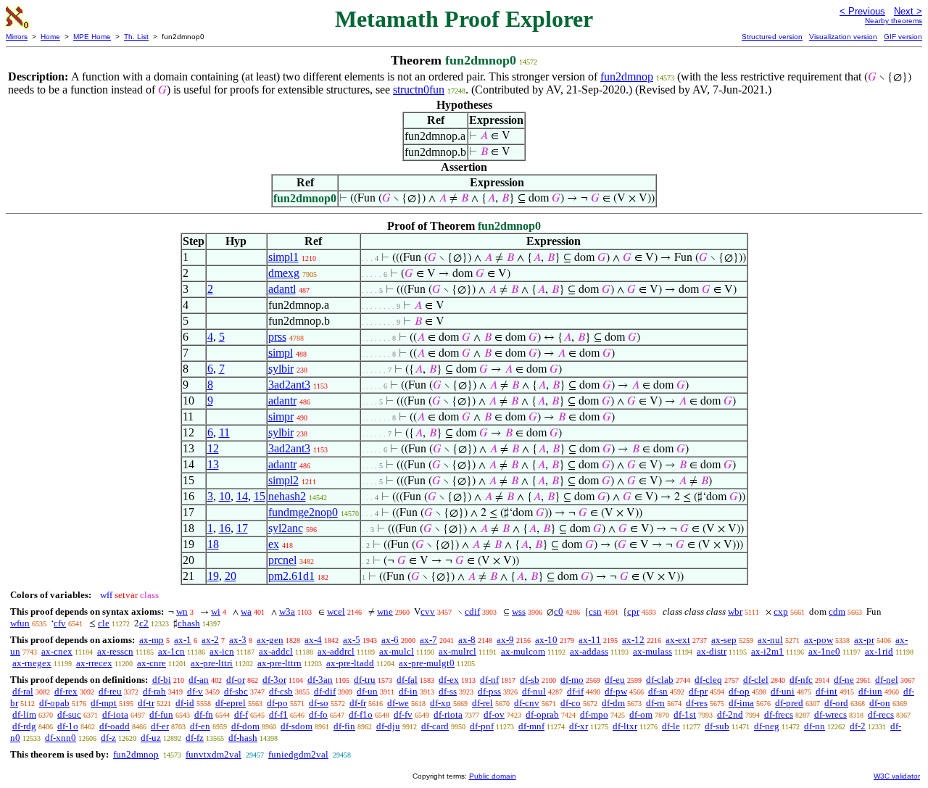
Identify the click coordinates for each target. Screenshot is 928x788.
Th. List (136, 37)
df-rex (66, 691)
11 (224, 432)
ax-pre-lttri (212, 663)
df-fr (357, 702)
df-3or (274, 679)
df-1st (685, 714)
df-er (160, 726)
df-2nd (730, 714)
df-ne (844, 679)
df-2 (858, 726)
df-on (879, 702)
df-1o (67, 726)
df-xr (578, 726)
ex (273, 544)
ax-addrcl (336, 651)
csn (595, 611)
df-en (200, 726)
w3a (287, 611)
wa (246, 611)
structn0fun (418, 89)
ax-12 (633, 639)
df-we (398, 702)
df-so (318, 702)
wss (519, 611)
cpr (633, 611)
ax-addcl (276, 651)
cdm (837, 611)
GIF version (903, 37)
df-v (195, 691)
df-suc (69, 714)
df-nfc (801, 679)
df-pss (489, 691)
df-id (184, 702)
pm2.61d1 (291, 576)
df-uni (783, 691)
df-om (640, 714)
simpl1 (283, 257)
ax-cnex (56, 651)
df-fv (403, 714)
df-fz (195, 737)
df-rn (655, 702)
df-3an (320, 679)
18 (213, 544)
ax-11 (590, 639)
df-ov (494, 714)
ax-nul (770, 639)
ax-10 (546, 639)
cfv (60, 623)
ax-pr (864, 639)
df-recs (881, 714)
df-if (575, 691)
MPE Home (92, 37)
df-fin (344, 726)
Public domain (492, 776)
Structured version (772, 37)
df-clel (755, 679)
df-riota (448, 714)
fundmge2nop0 (303, 512)
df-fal (407, 679)
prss (277, 337)
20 (230, 576)
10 (225, 496)
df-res (697, 702)
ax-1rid (879, 651)
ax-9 (505, 639)
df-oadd (114, 726)
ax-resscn (115, 651)
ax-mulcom (523, 651)
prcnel (282, 560)
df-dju (388, 726)
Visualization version (843, 37)
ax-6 (390, 639)
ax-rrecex (94, 663)
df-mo (572, 679)
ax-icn (222, 651)
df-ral (22, 691)
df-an (198, 679)
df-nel (886, 679)
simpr (281, 416)
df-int (826, 691)
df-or (235, 679)
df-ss (448, 691)
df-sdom (296, 726)
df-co (570, 702)
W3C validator (897, 776)
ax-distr (711, 651)
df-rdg (24, 726)
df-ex (449, 679)
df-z (108, 737)
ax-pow (818, 639)
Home (50, 37)
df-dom (245, 726)
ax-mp (151, 639)
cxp (781, 611)
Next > (908, 11)
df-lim (24, 714)
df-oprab (542, 714)
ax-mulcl (396, 651)
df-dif (325, 691)
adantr (282, 400)
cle (103, 623)
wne (385, 611)
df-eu (615, 679)
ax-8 (467, 639)
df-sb (529, 679)
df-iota (115, 714)
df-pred (789, 702)
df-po (277, 702)
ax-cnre (151, 663)
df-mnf (531, 726)
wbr (735, 611)
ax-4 (313, 639)
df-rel (482, 702)
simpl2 (283, 480)
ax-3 (237, 639)
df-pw (616, 691)
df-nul (534, 691)
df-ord (836, 702)
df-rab (154, 691)
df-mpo (594, 714)
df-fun (161, 714)
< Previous (862, 11)
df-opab (54, 702)
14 (242, 496)
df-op (739, 691)
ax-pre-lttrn (279, 663)
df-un (367, 691)
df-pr (698, 691)
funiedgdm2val (298, 754)
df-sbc (236, 691)
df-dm (613, 702)
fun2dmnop (626, 76)
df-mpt (104, 702)
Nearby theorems (893, 21)
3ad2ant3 (289, 384)
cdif (472, 611)
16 (225, 528)
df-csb (281, 691)
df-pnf (482, 726)
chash (189, 623)
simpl (280, 353)
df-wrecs (830, 714)
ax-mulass (652, 651)
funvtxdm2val (213, 754)
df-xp (440, 702)
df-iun (870, 691)
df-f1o (361, 714)
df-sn (658, 691)
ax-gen (270, 639)
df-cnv (526, 702)
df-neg (766, 726)
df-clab (660, 679)
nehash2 (287, 496)
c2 (144, 623)
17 (242, 528)
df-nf (489, 679)
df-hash (242, 737)
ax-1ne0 (824, 651)
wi (215, 611)
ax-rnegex (31, 663)
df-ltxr (625, 726)
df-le (671, 726)
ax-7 (428, 639)
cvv (427, 611)
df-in (408, 691)
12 (213, 448)
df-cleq (708, 679)
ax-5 (351, 639)
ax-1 (182, 639)
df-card (435, 726)
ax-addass (589, 651)
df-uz (151, 737)
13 (213, 464)
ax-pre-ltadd (350, 663)
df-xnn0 (60, 737)
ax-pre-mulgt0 (427, 663)
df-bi (161, 679)
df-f (241, 714)
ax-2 (210, 639)
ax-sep (724, 639)
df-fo (318, 714)
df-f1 (278, 714)
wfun (20, 623)
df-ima (741, 702)
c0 (558, 611)
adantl (282, 289)
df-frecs (778, 714)
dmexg (283, 273)
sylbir (281, 368)
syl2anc (285, 528)
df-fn (203, 714)
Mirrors (17, 37)
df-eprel (230, 702)
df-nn (814, 726)
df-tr (146, 702)
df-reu (110, 691)
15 (259, 496)
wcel (336, 611)
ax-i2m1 (767, 651)
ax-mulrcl (457, 651)
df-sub (717, 726)
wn (182, 611)
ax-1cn (171, 651)
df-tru (365, 679)
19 (213, 576)
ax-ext (678, 639)
